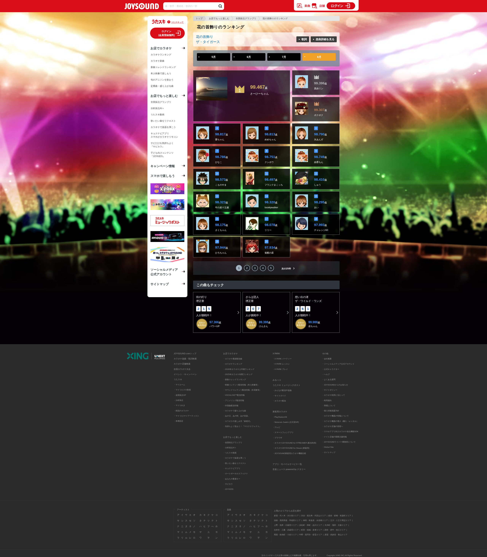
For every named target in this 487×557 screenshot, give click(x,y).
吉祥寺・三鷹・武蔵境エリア (286, 530)
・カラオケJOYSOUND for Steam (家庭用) (291, 448)
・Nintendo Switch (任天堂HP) (286, 422)
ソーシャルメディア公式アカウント (164, 272)
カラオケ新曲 (157, 61)
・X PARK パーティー (282, 359)
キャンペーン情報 (162, 166)
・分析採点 (178, 400)
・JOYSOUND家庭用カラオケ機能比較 (289, 453)
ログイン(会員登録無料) (166, 33)
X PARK (276, 353)
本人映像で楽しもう (161, 73)
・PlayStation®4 (280, 417)
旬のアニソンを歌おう (162, 79)
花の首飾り (204, 37)
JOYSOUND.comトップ (185, 353)
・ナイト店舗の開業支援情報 (334, 437)
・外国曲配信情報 (230, 406)
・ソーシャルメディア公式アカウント (338, 364)
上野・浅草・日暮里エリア (285, 525)
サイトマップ (159, 284)
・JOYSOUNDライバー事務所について (339, 442)
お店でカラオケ (161, 48)
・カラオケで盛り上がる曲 (234, 411)
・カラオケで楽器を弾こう (234, 458)
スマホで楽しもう (162, 175)
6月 (249, 56)
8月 (319, 56)
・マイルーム (179, 385)
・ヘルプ (326, 374)
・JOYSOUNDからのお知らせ (335, 385)
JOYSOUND (142, 7)
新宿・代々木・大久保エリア (286, 516)
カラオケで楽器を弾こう (163, 127)
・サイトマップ (328, 452)
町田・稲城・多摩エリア (311, 530)
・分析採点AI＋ (229, 448)
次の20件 (286, 268)
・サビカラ (228, 484)
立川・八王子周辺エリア (340, 520)
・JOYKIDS (228, 489)
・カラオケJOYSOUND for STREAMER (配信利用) (294, 443)
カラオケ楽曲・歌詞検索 (185, 359)
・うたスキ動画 (229, 453)
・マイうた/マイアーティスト (186, 416)
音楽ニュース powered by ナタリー (289, 469)
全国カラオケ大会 (182, 369)
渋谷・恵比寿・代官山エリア (313, 516)
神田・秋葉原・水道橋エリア (315, 520)
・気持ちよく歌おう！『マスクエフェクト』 (242, 426)
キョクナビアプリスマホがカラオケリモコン (164, 135)
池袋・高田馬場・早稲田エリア (287, 520)
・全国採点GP (180, 395)
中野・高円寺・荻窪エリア (310, 535)
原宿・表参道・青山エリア (336, 535)
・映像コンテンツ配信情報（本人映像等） (241, 385)
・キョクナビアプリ (231, 468)
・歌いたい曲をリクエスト (234, 463)
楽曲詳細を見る (325, 39)
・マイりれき (179, 405)
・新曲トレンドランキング (234, 379)
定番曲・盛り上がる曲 (162, 86)
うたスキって (177, 22)
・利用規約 (327, 400)
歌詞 (304, 39)
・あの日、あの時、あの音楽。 (236, 416)
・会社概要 (327, 359)
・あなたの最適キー (231, 479)
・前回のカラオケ (181, 411)
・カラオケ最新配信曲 (232, 359)
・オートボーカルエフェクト (235, 473)
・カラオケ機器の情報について (335, 416)
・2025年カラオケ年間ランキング (237, 374)
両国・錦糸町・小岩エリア (285, 535)
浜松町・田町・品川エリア (310, 525)
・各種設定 (178, 421)
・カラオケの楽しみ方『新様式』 (237, 421)
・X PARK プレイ (280, 369)
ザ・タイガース (208, 42)
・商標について (328, 406)
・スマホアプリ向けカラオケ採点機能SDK (340, 431)
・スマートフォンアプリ (283, 432)
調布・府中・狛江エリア (335, 530)
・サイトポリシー (329, 390)
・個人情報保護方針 (330, 411)
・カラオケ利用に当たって (333, 395)
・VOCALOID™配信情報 (234, 395)
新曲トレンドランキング (163, 67)
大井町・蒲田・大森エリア (336, 525)
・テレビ (276, 427)
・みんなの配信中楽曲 (282, 390)
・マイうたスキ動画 (182, 390)
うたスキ (178, 379)
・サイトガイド (279, 396)
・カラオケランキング (232, 364)
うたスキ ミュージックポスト (286, 385)
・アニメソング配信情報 (233, 400)
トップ (199, 18)
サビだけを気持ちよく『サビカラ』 (162, 145)
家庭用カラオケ (280, 411)
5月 (214, 56)
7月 (284, 56)
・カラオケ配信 (279, 401)
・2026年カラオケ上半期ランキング (238, 369)
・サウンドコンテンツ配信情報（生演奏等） (242, 390)
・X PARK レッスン (281, 364)
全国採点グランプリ (246, 18)
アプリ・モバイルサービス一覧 (287, 464)
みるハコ (277, 380)
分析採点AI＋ (157, 108)
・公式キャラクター (330, 369)
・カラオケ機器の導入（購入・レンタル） (340, 421)
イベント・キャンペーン (185, 374)
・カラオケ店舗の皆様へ (332, 426)
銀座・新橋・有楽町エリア (339, 516)
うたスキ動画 (157, 114)
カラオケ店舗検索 (182, 364)
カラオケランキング (161, 54)
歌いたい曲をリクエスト (163, 121)
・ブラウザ (277, 438)
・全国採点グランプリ (232, 442)
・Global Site (328, 447)
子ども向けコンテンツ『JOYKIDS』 (162, 155)
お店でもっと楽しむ (219, 18)
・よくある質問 (329, 379)
